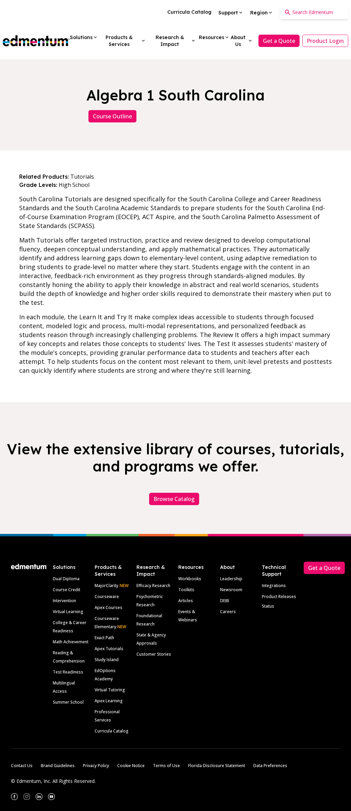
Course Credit (66, 590)
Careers (228, 612)
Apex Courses (108, 607)
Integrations (274, 585)
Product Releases (279, 596)
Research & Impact (150, 570)
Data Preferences (270, 765)
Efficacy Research (153, 585)
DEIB (224, 601)
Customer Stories (153, 654)
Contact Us (22, 765)
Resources (191, 567)
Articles (185, 601)
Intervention (64, 601)
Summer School (68, 702)
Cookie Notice (131, 765)
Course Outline (112, 116)
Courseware (107, 596)
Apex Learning (109, 701)
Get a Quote (279, 41)
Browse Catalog (174, 499)
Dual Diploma (66, 579)
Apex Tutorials (109, 649)
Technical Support (274, 570)
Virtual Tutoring (110, 690)
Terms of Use (166, 765)
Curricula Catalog (112, 731)
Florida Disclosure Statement (216, 765)
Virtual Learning (68, 612)
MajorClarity (106, 585)
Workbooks (189, 579)
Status (268, 606)
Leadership (231, 579)
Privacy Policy (96, 765)
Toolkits (186, 590)
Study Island (107, 660)
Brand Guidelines (58, 765)
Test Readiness (68, 672)
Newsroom (231, 590)
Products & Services (108, 570)
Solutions (64, 567)
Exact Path (104, 638)
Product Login (325, 41)
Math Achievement (70, 642)
